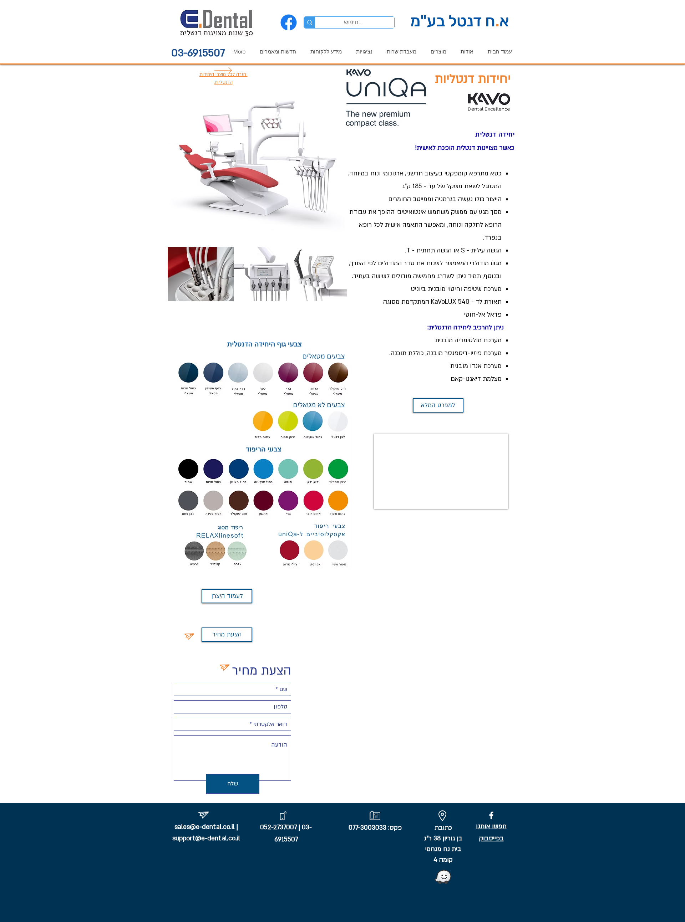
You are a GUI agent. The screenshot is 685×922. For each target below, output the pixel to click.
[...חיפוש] (309, 22)
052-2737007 (278, 827)
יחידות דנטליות (473, 79)
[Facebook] (288, 22)
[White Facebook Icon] (491, 815)
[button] (437, 51)
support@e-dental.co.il (206, 838)
